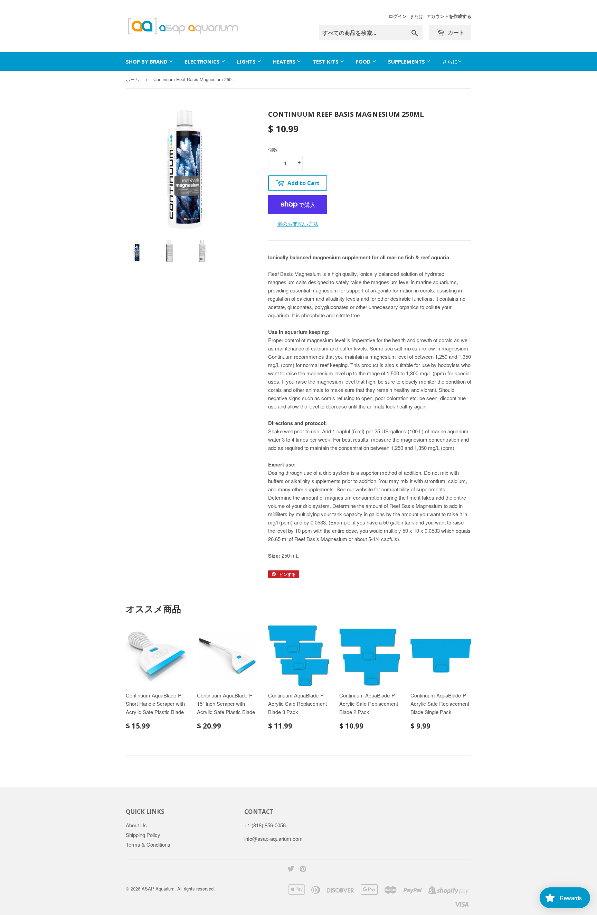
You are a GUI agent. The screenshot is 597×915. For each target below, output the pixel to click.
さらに (450, 61)
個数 (273, 149)
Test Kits (326, 61)
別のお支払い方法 (298, 223)
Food (364, 61)
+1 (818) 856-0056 (265, 825)
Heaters (285, 61)
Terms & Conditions (148, 844)
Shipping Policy (143, 834)
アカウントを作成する (448, 16)
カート (455, 32)
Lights (247, 61)
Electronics (203, 61)
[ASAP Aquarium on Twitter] (290, 869)
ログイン (398, 16)
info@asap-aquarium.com (273, 838)
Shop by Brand (147, 61)
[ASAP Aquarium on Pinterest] (302, 869)
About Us (136, 825)
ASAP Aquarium (158, 888)
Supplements (407, 61)
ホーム (132, 79)
